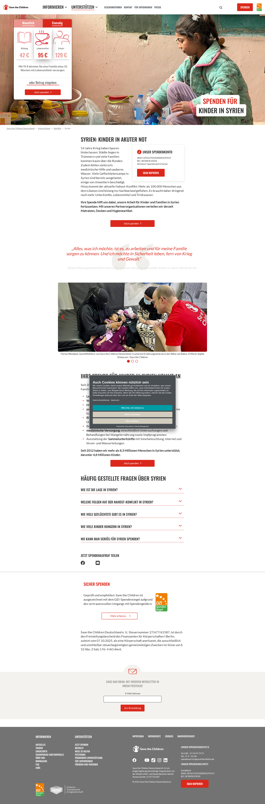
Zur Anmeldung (132, 707)
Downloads (41, 761)
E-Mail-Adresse (132, 693)
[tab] (128, 361)
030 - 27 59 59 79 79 (194, 753)
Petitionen (80, 754)
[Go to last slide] (62, 317)
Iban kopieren (195, 784)
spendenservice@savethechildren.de (197, 759)
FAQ (37, 764)
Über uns (40, 758)
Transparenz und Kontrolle (50, 754)
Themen (39, 748)
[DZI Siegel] (259, 7)
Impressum (138, 736)
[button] (83, 564)
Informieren (43, 737)
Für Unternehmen (84, 761)
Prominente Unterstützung (89, 758)
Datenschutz (154, 736)
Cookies (169, 736)
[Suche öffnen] (220, 7)
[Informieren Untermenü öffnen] (66, 7)
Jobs (38, 767)
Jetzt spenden (41, 92)
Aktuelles (40, 744)
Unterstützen (83, 737)
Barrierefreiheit (186, 736)
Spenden (245, 7)
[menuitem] (113, 8)
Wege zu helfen (82, 751)
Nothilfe (79, 748)
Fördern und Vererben (86, 764)
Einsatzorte (41, 751)
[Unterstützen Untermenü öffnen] (96, 7)
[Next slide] (203, 317)
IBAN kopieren (151, 173)
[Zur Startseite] (15, 7)
